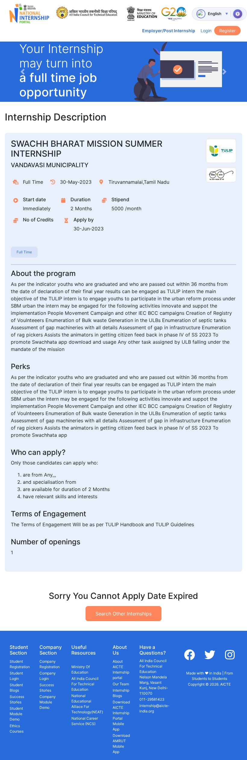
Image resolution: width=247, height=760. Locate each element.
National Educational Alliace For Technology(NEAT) (87, 703)
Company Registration (49, 664)
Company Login (47, 676)
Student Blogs (16, 688)
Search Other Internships (123, 614)
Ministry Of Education (80, 669)
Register (227, 30)
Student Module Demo (16, 713)
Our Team (121, 684)
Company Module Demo (47, 702)
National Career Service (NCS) (84, 721)
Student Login (16, 676)
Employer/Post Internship (168, 30)
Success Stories (17, 699)
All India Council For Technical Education (84, 684)
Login (206, 30)
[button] (22, 72)
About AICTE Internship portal (121, 669)
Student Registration (20, 664)
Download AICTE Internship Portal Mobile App (121, 715)
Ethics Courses (16, 728)
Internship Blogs (121, 693)
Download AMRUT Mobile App (121, 743)
